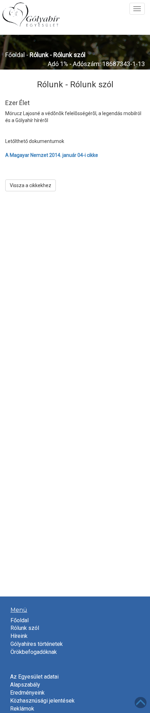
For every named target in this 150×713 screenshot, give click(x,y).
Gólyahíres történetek (36, 644)
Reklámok (22, 708)
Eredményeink (27, 692)
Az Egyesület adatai (34, 676)
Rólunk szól (24, 628)
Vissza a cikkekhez (30, 185)
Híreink (19, 636)
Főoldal (15, 54)
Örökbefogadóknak (33, 652)
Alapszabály (25, 684)
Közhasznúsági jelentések (42, 700)
